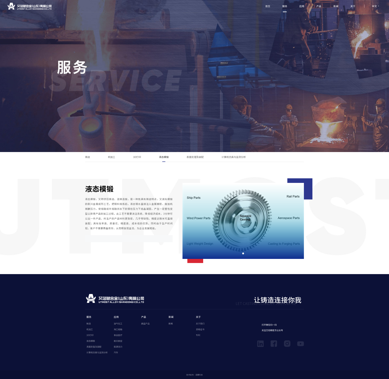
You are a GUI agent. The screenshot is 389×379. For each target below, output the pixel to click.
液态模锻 (164, 157)
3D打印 (137, 157)
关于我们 (200, 323)
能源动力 (118, 346)
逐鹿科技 (199, 374)
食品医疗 (118, 335)
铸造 (87, 157)
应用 (301, 6)
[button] (243, 253)
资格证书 (200, 329)
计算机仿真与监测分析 (234, 157)
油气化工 (118, 323)
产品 (318, 6)
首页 (267, 6)
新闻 (335, 6)
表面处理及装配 (195, 157)
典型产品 (145, 323)
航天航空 (118, 340)
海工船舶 (118, 329)
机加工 (111, 157)
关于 (352, 6)
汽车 (116, 352)
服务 (284, 6)
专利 (198, 335)
